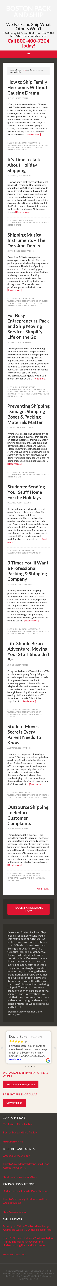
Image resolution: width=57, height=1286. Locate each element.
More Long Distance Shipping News (20, 1177)
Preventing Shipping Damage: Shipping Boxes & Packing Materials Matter (28, 414)
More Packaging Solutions (15, 1212)
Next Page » (43, 888)
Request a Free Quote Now (28, 909)
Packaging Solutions (29, 143)
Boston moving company (32, 389)
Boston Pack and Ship (28, 12)
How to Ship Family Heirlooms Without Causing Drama (27, 87)
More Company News (13, 1141)
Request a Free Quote (21, 1084)
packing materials (35, 878)
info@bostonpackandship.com (29, 36)
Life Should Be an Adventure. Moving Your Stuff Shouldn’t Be (28, 651)
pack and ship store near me (29, 147)
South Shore (13, 880)
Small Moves (25, 793)
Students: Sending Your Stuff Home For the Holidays (26, 492)
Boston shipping (27, 299)
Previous (2, 1047)
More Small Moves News (14, 1254)
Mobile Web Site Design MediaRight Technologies (28, 1276)
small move (27, 797)
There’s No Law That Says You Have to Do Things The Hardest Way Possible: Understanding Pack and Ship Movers (28, 1241)
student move (41, 797)
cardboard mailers (16, 878)
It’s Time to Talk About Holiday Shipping (23, 165)
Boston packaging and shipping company (28, 632)
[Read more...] (34, 134)
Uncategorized (26, 220)
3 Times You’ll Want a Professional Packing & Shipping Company (27, 571)
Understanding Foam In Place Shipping (25, 1191)
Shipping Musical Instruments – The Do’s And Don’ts (26, 240)
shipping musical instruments (21, 305)
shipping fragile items (17, 149)
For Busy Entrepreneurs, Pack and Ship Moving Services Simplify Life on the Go (28, 326)
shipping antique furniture (28, 394)
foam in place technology (29, 303)
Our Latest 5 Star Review (18, 1124)
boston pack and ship (30, 145)
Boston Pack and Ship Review (20, 1132)
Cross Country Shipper (16, 1155)
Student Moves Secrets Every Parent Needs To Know (24, 734)
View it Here (14, 1103)
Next (54, 1047)
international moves (17, 714)
